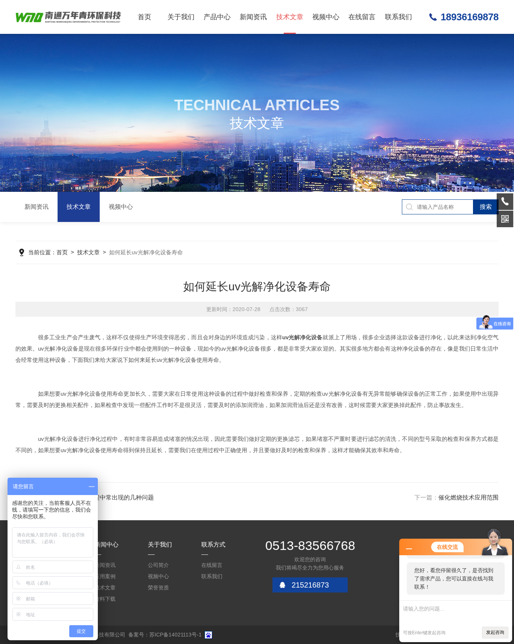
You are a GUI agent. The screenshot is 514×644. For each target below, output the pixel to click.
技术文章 (289, 17)
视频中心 (325, 17)
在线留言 (362, 17)
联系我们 (398, 17)
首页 (144, 17)
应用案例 (105, 576)
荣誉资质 (158, 588)
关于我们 (181, 17)
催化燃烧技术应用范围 (468, 497)
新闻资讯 (253, 17)
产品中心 (217, 17)
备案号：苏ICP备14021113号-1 (165, 635)
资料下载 (105, 599)
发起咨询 (495, 632)
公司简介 (158, 565)
